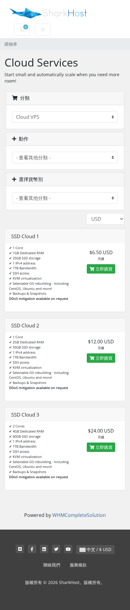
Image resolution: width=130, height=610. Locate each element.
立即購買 (103, 269)
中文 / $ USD (98, 549)
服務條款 (78, 565)
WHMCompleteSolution (79, 515)
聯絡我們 (51, 565)
